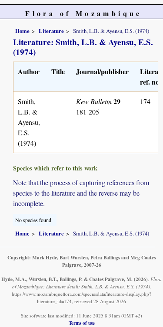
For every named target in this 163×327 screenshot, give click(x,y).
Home (22, 31)
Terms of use (82, 323)
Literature (51, 31)
